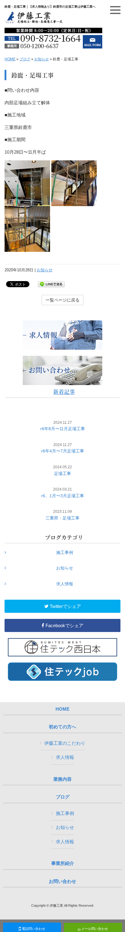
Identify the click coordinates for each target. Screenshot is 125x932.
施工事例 (64, 552)
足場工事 (62, 470)
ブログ (24, 59)
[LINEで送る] (51, 283)
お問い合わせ (62, 881)
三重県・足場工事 (62, 514)
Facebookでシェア (63, 625)
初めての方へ (62, 726)
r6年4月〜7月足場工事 (62, 448)
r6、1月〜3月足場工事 (62, 492)
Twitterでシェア (65, 606)
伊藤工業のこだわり (64, 743)
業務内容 (62, 779)
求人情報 (64, 583)
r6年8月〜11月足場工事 (62, 425)
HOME (10, 59)
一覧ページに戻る (62, 300)
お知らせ (41, 59)
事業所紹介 (62, 863)
